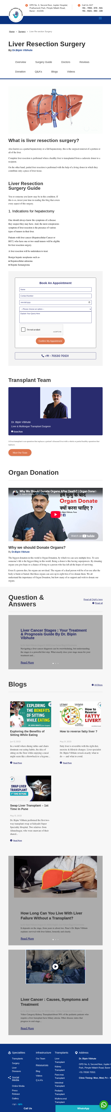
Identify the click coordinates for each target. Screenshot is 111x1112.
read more (17, 764)
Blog (38, 1076)
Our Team (40, 1064)
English (55, 926)
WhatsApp (83, 1108)
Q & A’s (39, 1085)
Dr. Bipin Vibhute (30, 645)
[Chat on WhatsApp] (103, 1104)
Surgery (22, 31)
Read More (30, 663)
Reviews (84, 62)
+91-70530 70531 (87, 1077)
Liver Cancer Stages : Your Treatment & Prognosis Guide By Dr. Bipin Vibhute (54, 634)
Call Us (28, 1108)
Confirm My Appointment (50, 341)
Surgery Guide (43, 62)
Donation (20, 71)
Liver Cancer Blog (58, 645)
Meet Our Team (20, 452)
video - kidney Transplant (60, 1014)
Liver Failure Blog (65, 926)
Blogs (54, 71)
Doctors (65, 62)
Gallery (15, 1103)
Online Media (18, 1091)
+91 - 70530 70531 (57, 356)
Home (12, 31)
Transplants (17, 1064)
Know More (18, 431)
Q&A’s (38, 71)
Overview (20, 62)
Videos (71, 71)
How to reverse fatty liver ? (78, 733)
